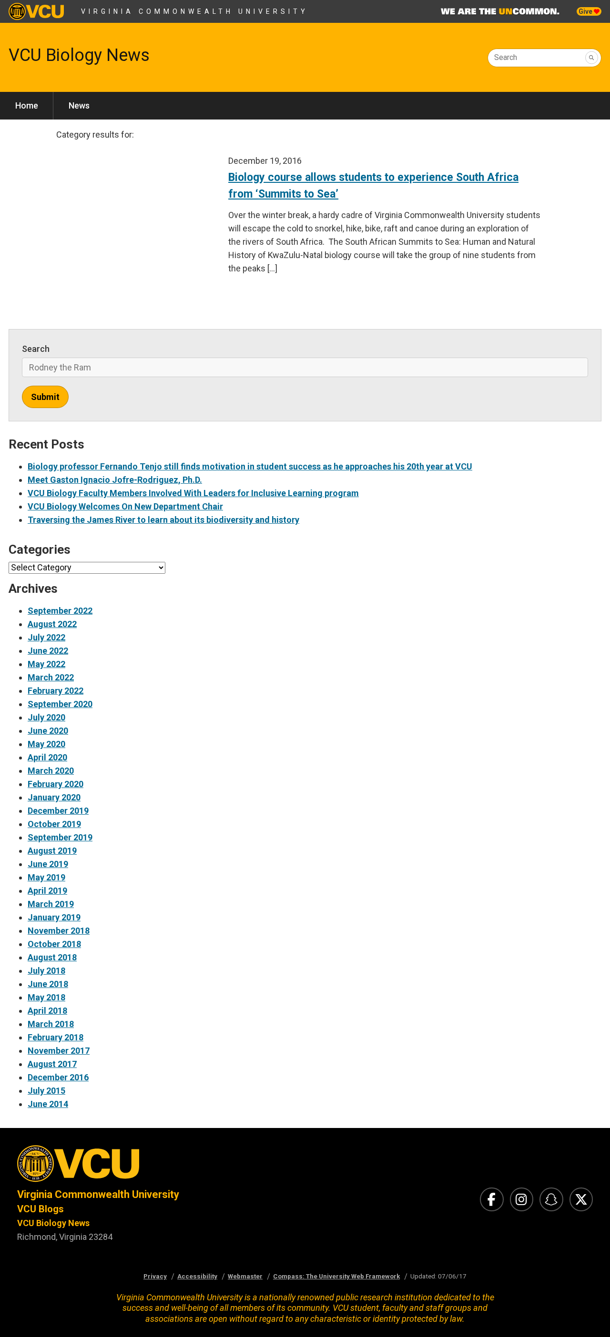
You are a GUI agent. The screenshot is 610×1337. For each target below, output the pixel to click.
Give (586, 11)
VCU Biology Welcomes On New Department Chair (125, 506)
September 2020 (60, 704)
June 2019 (48, 864)
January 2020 (54, 797)
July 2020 (46, 717)
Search (505, 57)
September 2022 (60, 611)
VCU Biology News (79, 55)
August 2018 (52, 957)
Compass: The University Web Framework (336, 1276)
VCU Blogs (40, 1209)
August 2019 (52, 851)
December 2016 (58, 1077)
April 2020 (47, 757)
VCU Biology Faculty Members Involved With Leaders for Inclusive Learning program (193, 493)
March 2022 (51, 677)
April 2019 (47, 891)
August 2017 (52, 1064)
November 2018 (59, 931)
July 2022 (46, 637)
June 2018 (48, 984)
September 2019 (60, 837)
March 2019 (51, 904)
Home (26, 105)
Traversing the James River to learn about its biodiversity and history (163, 520)
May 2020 (46, 744)
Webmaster (245, 1276)
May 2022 (46, 664)
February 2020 (55, 784)
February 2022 (55, 691)
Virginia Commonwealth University (194, 11)
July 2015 (46, 1091)
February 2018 (55, 1037)
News (79, 105)
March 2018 (51, 1024)
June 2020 (48, 731)
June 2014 (48, 1104)
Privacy (155, 1276)
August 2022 (52, 624)
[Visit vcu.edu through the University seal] (152, 1166)
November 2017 (59, 1051)
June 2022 (48, 651)
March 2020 (51, 771)
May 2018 (46, 997)
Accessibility (197, 1276)
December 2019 (58, 811)
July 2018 (46, 971)
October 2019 (54, 824)
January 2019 (54, 917)
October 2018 (54, 944)
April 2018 (47, 1011)
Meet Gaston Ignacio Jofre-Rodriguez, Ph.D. (115, 480)
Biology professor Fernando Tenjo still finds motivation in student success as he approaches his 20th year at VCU (250, 466)
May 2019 (46, 877)
